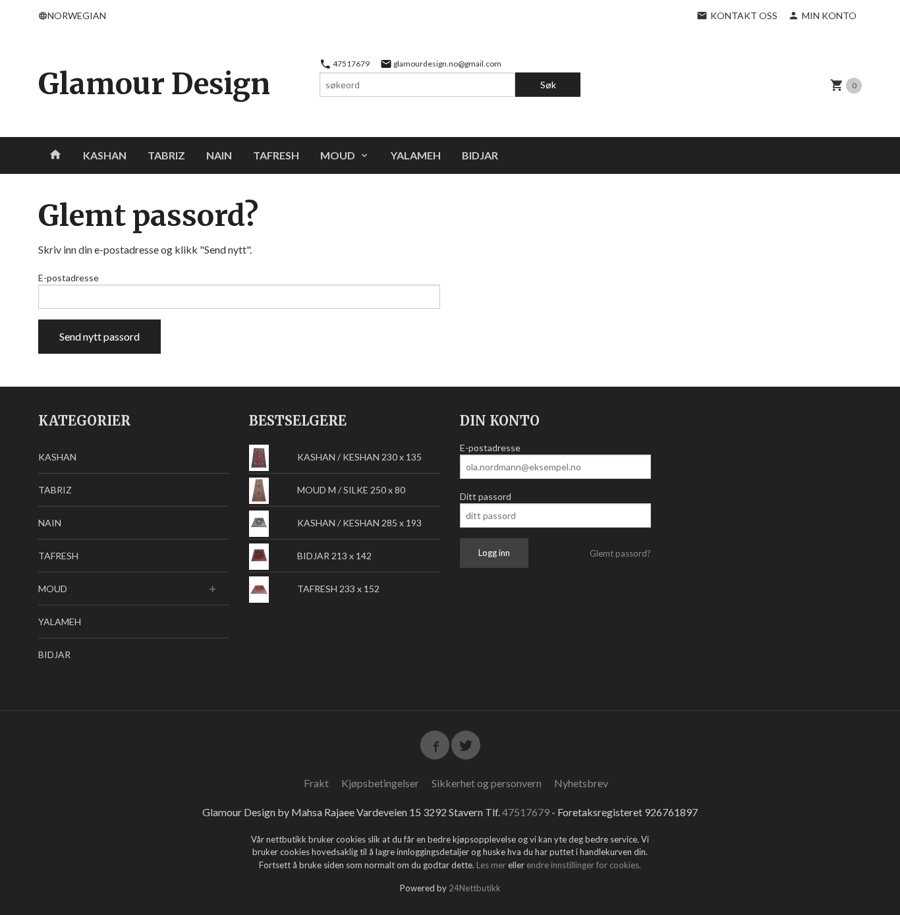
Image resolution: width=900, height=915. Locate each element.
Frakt (316, 783)
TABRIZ (166, 155)
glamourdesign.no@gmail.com (446, 64)
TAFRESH (276, 155)
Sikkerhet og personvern (487, 783)
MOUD (337, 155)
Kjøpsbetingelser (380, 783)
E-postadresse (68, 277)
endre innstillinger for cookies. (583, 865)
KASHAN (105, 155)
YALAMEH (416, 155)
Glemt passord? (620, 553)
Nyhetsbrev (581, 783)
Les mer (492, 865)
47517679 (350, 64)
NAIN (219, 155)
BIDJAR (480, 155)
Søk (548, 84)
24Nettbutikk (475, 888)
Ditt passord (485, 496)
